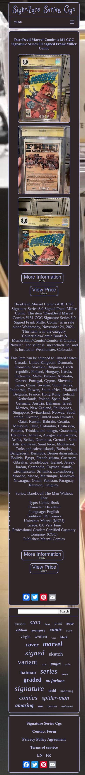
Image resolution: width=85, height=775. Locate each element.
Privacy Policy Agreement (44, 739)
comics (28, 697)
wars (53, 637)
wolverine (67, 706)
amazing (24, 705)
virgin (25, 636)
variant (27, 662)
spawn (65, 674)
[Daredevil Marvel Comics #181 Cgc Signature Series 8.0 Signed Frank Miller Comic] (44, 89)
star (40, 706)
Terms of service (44, 747)
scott (44, 664)
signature (29, 688)
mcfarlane (55, 680)
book (47, 624)
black (64, 637)
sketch (56, 654)
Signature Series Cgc (44, 723)
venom (52, 706)
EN (39, 755)
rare (69, 630)
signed (34, 653)
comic (56, 629)
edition (21, 630)
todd (52, 690)
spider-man (55, 697)
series (48, 671)
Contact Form (44, 731)
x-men (41, 636)
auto (70, 623)
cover (32, 644)
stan (35, 622)
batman (28, 672)
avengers (38, 630)
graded (32, 679)
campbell (20, 623)
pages (56, 663)
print (58, 623)
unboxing (66, 691)
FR (48, 755)
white (67, 664)
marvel (52, 644)
